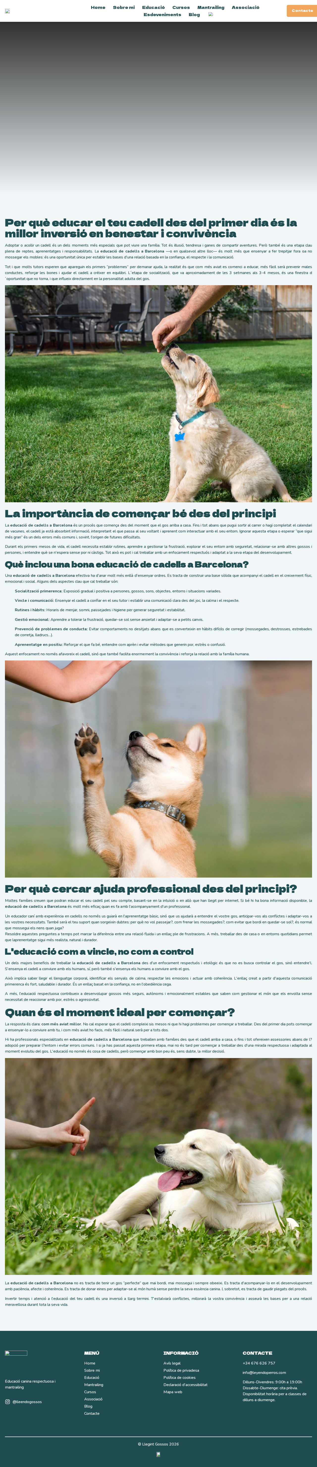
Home (98, 7)
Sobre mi (124, 7)
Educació (153, 7)
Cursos (181, 7)
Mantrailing (210, 7)
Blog (194, 14)
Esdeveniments (162, 14)
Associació (246, 7)
